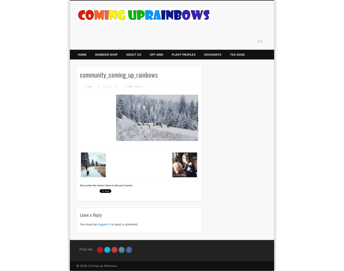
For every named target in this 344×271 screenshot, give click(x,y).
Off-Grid (156, 54)
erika (89, 86)
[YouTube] (100, 249)
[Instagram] (122, 249)
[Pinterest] (114, 249)
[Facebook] (129, 249)
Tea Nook (237, 54)
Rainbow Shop (106, 54)
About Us (133, 54)
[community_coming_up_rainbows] (157, 118)
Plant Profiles (183, 54)
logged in (104, 224)
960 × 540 (134, 86)
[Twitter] (107, 249)
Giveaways (212, 54)
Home (82, 54)
